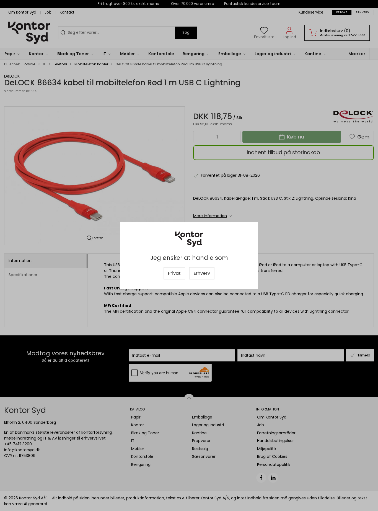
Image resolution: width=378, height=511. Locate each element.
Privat (174, 273)
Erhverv (202, 273)
